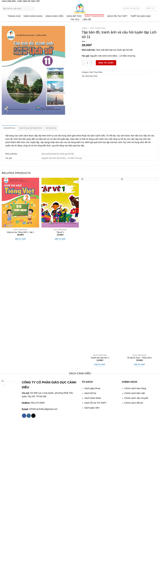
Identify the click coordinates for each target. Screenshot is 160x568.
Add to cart (106, 63)
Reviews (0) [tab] (51, 128)
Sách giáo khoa (92, 388)
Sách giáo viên (91, 407)
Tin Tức (75, 19)
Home (84, 28)
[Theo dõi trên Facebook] (149, 1)
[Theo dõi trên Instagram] (152, 1)
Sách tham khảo (91, 76)
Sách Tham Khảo (94, 16)
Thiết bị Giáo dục (140, 16)
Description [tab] (9, 128)
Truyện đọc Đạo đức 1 (100, 358)
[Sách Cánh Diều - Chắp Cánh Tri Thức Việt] (80, 8)
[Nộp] (32, 8)
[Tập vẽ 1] (60, 203)
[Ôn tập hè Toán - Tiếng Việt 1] (139, 265)
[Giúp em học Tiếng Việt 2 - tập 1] (20, 203)
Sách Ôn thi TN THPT (95, 402)
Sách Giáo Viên (54, 16)
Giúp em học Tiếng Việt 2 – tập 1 (20, 232)
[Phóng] (5, 111)
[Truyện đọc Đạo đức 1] (100, 265)
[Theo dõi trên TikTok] (33, 416)
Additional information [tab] (30, 128)
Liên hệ (86, 19)
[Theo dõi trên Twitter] (154, 1)
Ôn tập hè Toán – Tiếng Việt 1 (139, 358)
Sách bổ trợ (90, 393)
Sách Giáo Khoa (33, 16)
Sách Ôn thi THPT (117, 16)
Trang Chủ (14, 16)
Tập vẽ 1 (60, 232)
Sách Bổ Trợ (73, 16)
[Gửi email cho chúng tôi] (157, 1)
